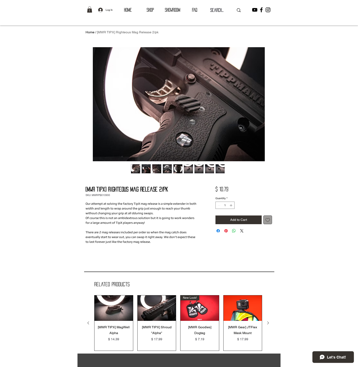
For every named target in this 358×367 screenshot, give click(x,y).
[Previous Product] (88, 322)
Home (90, 32)
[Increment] (231, 205)
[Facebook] (261, 10)
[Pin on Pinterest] (226, 230)
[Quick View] (113, 308)
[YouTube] (255, 10)
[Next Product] (268, 322)
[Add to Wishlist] (267, 219)
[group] (178, 323)
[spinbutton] (225, 205)
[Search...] (238, 10)
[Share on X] (241, 230)
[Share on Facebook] (218, 230)
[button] (89, 9)
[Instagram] (268, 10)
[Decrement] (218, 205)
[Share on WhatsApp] (233, 230)
